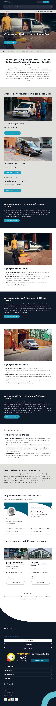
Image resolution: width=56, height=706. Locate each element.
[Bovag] (9, 699)
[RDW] (16, 699)
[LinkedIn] (12, 684)
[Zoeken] (51, 7)
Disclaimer (6, 687)
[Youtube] (10, 684)
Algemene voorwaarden (10, 690)
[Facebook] (5, 684)
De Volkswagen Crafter (27, 51)
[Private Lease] (12, 699)
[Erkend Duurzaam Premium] (5, 699)
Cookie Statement (8, 695)
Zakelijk (46, 1)
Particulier (40, 1)
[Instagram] (7, 684)
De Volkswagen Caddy (13, 51)
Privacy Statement (8, 692)
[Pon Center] (10, 2)
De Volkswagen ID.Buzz (41, 51)
